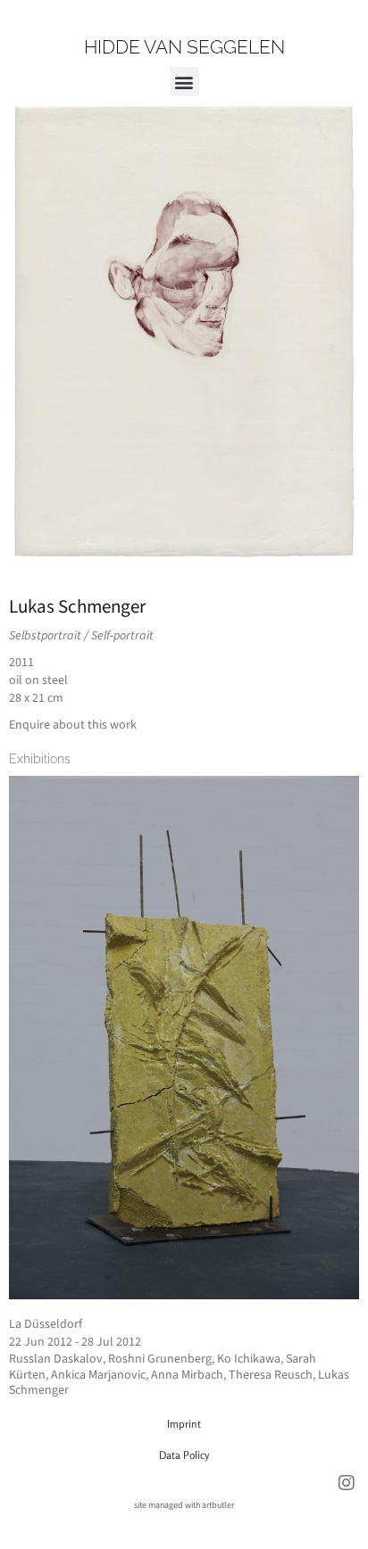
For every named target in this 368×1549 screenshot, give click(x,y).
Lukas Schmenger (77, 606)
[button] (184, 81)
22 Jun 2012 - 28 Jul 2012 (75, 1342)
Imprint (184, 1423)
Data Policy (184, 1455)
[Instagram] (346, 1483)
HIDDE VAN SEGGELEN (184, 47)
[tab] (40, 759)
